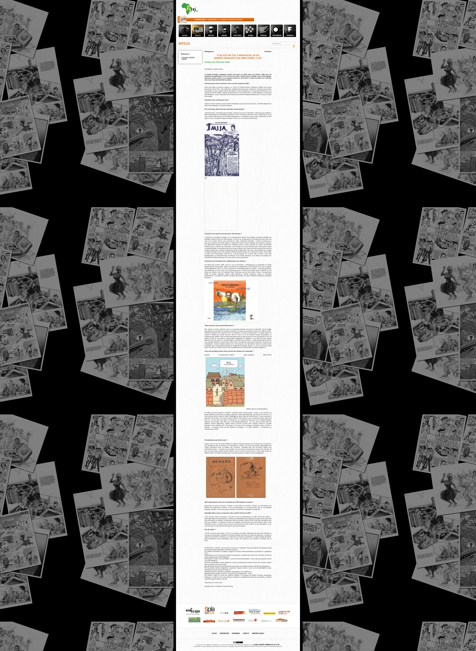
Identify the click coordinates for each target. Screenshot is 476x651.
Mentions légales (258, 633)
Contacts (246, 633)
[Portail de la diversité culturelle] (182, 23)
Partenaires (236, 633)
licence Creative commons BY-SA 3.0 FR (266, 644)
